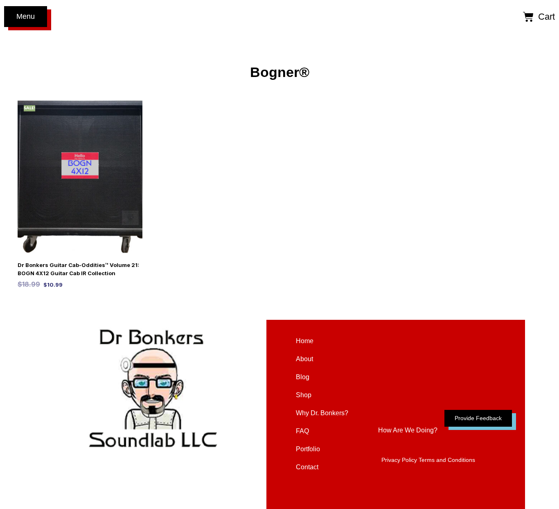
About (304, 358)
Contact (307, 467)
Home (304, 340)
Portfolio (308, 449)
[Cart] (528, 17)
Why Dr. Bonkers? (322, 412)
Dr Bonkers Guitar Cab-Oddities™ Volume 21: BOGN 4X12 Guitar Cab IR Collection (78, 269)
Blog (302, 376)
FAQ (302, 431)
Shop (303, 394)
